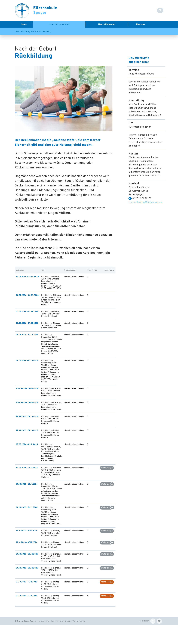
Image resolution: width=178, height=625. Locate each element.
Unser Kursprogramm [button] (59, 24)
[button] (152, 621)
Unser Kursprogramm (25, 32)
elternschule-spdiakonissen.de (145, 202)
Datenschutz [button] (57, 621)
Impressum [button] (44, 621)
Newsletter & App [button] (106, 24)
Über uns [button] (140, 24)
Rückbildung (45, 32)
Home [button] (24, 24)
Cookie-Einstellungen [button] (75, 621)
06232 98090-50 (142, 198)
